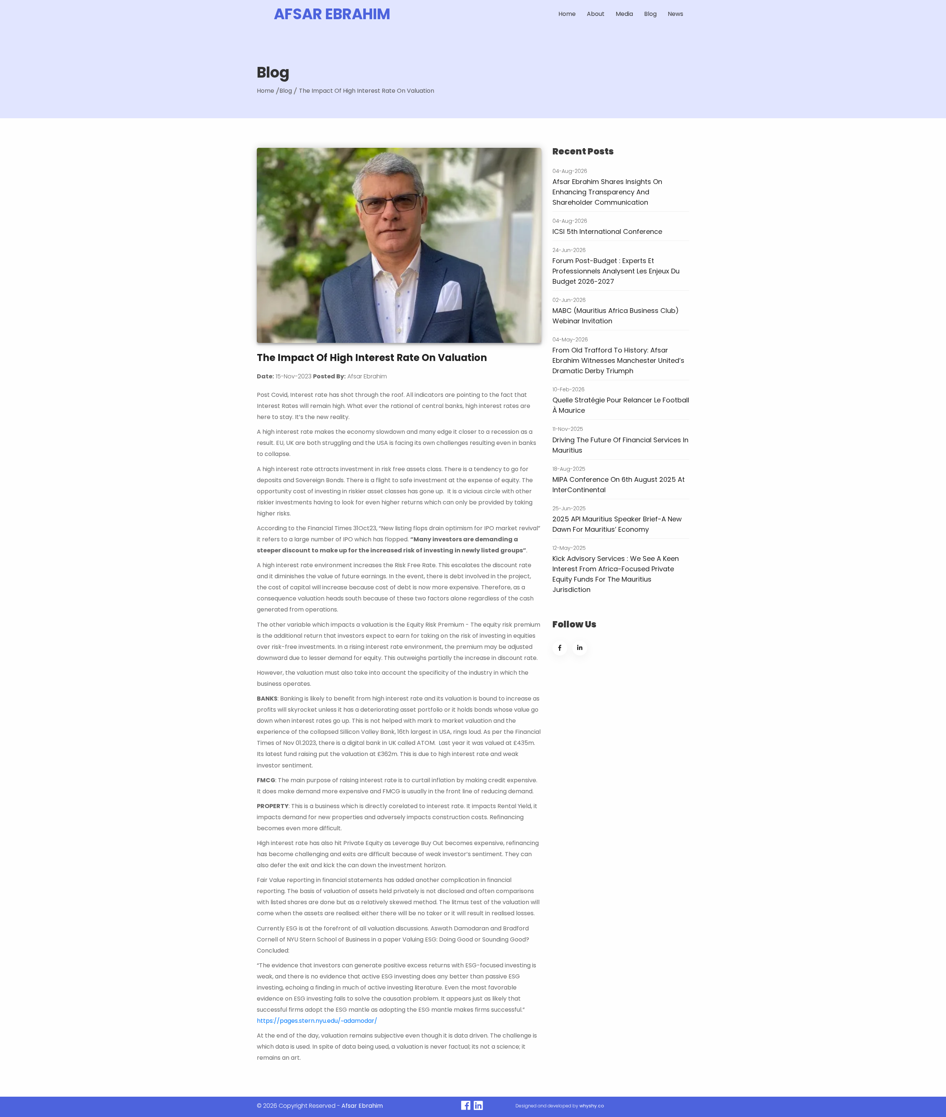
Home (567, 14)
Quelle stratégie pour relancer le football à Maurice (620, 405)
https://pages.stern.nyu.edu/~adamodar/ (317, 1020)
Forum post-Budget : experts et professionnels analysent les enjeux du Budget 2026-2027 (616, 271)
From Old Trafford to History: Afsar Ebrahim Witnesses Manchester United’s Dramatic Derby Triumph (618, 360)
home (265, 90)
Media (624, 14)
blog (650, 14)
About (596, 14)
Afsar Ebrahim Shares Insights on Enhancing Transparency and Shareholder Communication (607, 192)
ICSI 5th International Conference (607, 231)
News (675, 14)
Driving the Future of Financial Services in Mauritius (620, 445)
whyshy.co (591, 1106)
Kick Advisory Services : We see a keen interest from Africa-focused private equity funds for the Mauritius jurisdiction (615, 574)
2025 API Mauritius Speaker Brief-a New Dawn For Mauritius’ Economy (617, 524)
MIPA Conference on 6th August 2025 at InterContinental (618, 484)
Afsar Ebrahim (332, 14)
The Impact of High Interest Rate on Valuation (366, 90)
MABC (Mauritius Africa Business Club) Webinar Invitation (615, 316)
